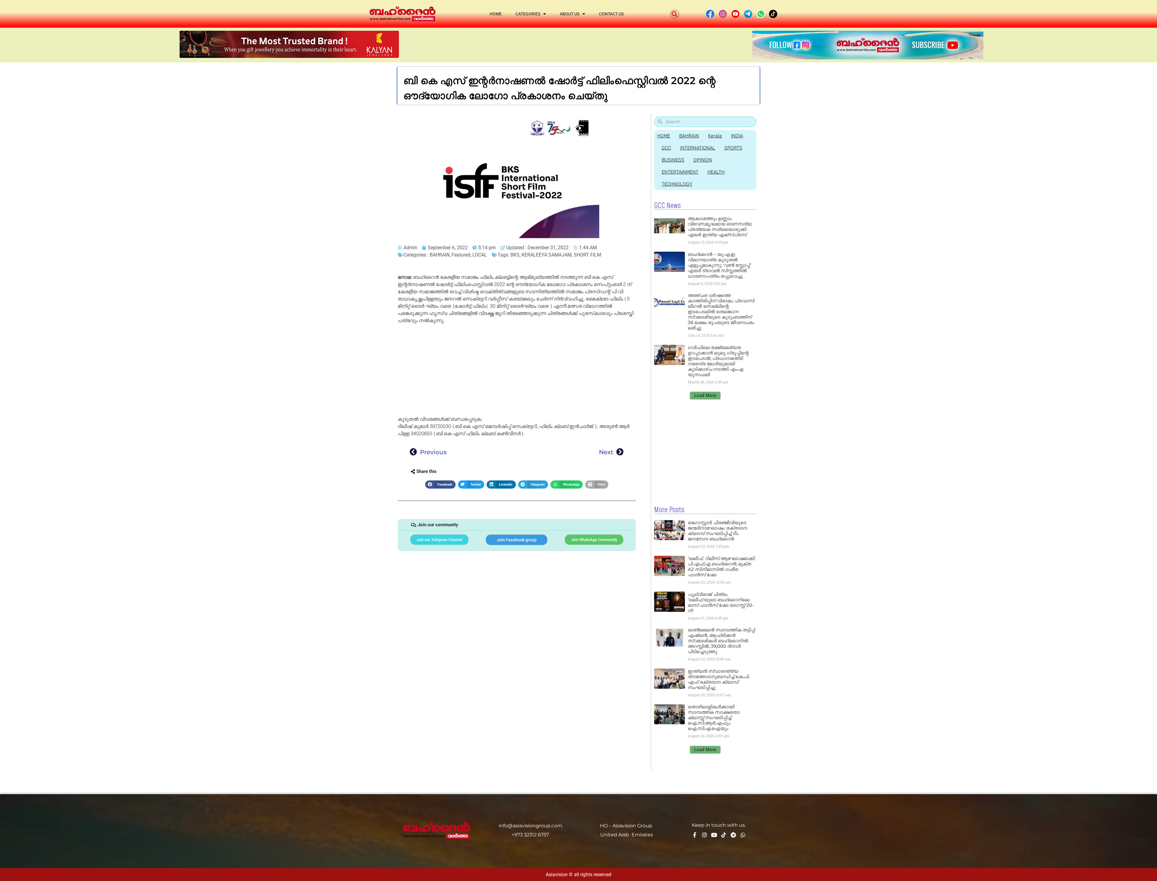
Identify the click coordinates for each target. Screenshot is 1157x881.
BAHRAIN (440, 255)
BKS (514, 255)
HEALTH (716, 172)
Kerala (715, 136)
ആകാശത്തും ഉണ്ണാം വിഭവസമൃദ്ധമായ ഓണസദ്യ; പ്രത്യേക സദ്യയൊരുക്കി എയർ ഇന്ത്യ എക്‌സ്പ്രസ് (720, 227)
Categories (528, 13)
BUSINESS (673, 160)
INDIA (737, 136)
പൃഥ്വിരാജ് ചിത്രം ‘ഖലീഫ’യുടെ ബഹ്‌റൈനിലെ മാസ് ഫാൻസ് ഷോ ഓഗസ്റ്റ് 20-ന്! (721, 602)
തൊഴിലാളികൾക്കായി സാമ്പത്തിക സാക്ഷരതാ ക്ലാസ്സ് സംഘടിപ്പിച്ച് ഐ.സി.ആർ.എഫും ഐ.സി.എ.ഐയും (714, 717)
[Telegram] (733, 835)
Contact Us (611, 13)
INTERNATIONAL (697, 148)
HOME (663, 136)
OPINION (702, 160)
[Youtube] (714, 835)
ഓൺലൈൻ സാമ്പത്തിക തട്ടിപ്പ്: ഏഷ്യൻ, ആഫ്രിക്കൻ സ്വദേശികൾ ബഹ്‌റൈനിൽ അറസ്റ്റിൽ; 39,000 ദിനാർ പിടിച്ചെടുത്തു (721, 640)
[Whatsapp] (743, 835)
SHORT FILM (587, 255)
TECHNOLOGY (677, 184)
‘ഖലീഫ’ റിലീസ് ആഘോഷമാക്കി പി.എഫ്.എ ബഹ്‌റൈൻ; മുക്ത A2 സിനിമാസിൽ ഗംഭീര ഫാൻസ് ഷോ (721, 566)
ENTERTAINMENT (680, 172)
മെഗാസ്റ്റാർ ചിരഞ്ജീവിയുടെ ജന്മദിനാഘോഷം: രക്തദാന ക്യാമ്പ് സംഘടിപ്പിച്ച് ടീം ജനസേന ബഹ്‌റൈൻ (717, 531)
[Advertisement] (517, 371)
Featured (461, 255)
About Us (569, 13)
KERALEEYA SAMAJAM (547, 255)
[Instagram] (704, 835)
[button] (674, 14)
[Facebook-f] (695, 835)
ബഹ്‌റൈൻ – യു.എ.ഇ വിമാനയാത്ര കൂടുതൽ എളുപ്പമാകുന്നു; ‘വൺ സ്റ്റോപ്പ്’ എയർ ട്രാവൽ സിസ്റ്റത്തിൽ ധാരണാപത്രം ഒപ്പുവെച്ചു (719, 265)
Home (496, 13)
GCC (666, 148)
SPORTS (733, 148)
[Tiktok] (723, 835)
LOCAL (479, 255)
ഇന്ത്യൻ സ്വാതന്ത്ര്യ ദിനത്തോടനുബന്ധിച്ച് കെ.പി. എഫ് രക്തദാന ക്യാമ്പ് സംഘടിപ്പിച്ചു (719, 679)
